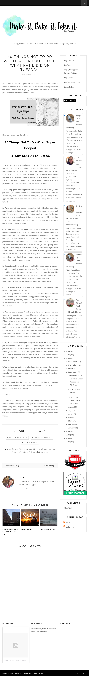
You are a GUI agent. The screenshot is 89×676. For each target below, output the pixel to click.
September (73, 372)
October (72, 369)
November (73, 365)
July (70, 410)
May (70, 417)
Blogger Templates (8, 673)
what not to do (42, 452)
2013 (68, 438)
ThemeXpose (26, 673)
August (71, 407)
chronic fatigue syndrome (37, 449)
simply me (68, 65)
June (70, 414)
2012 (68, 442)
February (72, 424)
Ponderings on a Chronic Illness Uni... (10, 531)
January (71, 428)
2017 (68, 355)
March (71, 421)
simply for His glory (72, 82)
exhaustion (23, 452)
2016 (68, 358)
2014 (68, 435)
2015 (68, 431)
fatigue (32, 452)
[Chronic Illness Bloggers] (75, 494)
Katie (21, 477)
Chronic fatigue (18, 449)
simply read (68, 77)
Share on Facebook (18, 437)
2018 (68, 351)
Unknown (70, 527)
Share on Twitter (43, 437)
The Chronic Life (47, 529)
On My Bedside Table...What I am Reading (74, 400)
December (73, 362)
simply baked (69, 87)
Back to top (80, 673)
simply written (70, 60)
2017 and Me (26, 529)
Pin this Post (31, 443)
